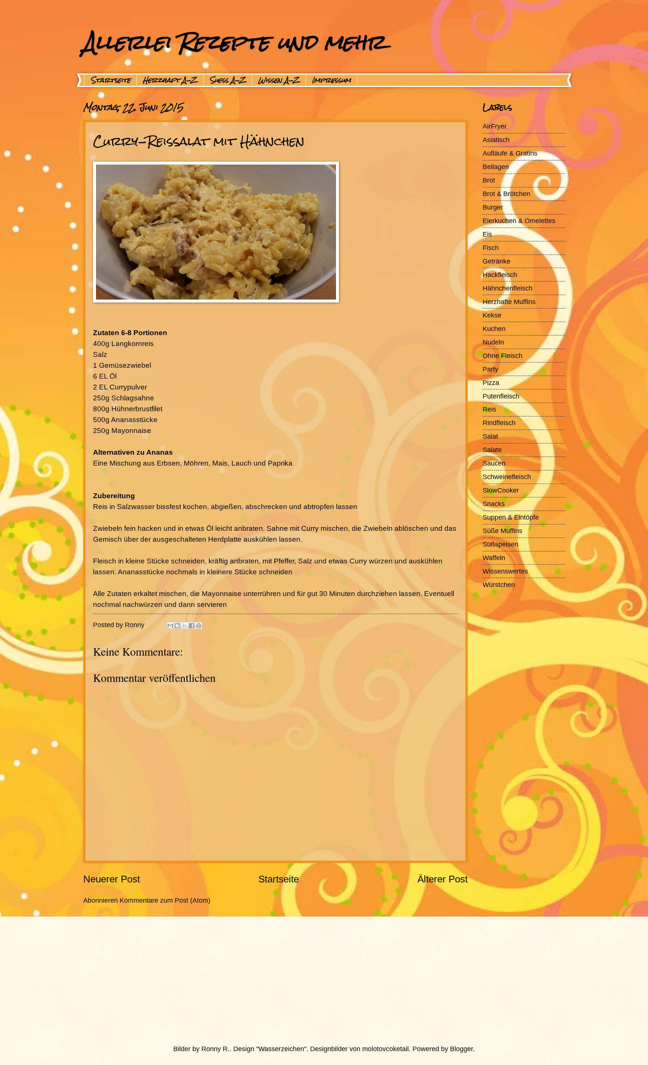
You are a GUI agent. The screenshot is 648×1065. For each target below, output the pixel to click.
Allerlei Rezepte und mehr (234, 42)
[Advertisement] (306, 980)
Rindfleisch (499, 423)
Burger (493, 207)
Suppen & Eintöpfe (511, 517)
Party (490, 369)
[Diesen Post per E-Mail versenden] (170, 625)
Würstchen (499, 585)
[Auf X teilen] (184, 625)
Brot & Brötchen (506, 194)
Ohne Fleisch (502, 355)
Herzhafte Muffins (509, 302)
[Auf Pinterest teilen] (198, 625)
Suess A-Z (228, 80)
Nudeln (493, 342)
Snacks (494, 504)
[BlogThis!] (177, 625)
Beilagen (496, 167)
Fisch (491, 248)
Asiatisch (496, 140)
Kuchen (494, 329)
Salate (492, 450)
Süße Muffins (502, 531)
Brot (489, 180)
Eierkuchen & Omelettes (519, 221)
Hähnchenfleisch (507, 288)
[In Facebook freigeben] (191, 625)
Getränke (496, 261)
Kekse (492, 315)
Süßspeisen (500, 544)
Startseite (110, 80)
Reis (489, 409)
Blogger (461, 1049)
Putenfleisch (501, 396)
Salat (490, 436)
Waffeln (494, 558)
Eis (487, 234)
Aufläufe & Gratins (510, 153)
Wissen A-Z (279, 80)
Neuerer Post (111, 879)
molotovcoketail (385, 1049)
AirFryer (495, 126)
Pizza (491, 382)
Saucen (494, 463)
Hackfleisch (500, 275)
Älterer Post (442, 879)
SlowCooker (501, 490)
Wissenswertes (505, 571)
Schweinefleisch (507, 477)
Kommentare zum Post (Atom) (165, 900)
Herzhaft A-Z (170, 80)
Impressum (331, 80)
